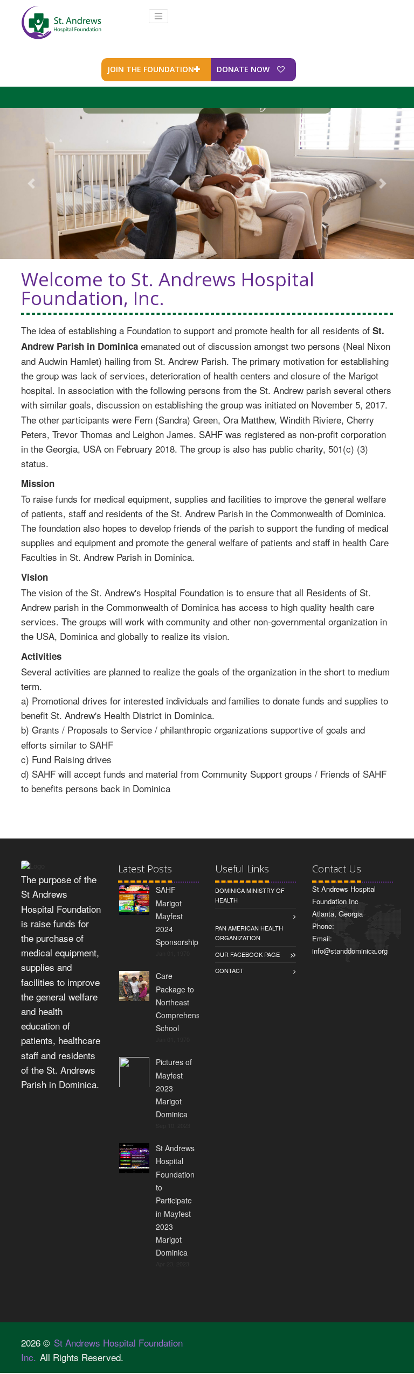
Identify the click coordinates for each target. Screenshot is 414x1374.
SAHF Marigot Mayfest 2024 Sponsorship (177, 915)
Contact (229, 970)
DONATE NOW (244, 69)
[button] (31, 183)
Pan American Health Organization (249, 933)
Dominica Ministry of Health (250, 895)
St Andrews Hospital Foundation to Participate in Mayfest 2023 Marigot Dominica (175, 1200)
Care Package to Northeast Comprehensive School (183, 1001)
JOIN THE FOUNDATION (150, 69)
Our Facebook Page (247, 954)
